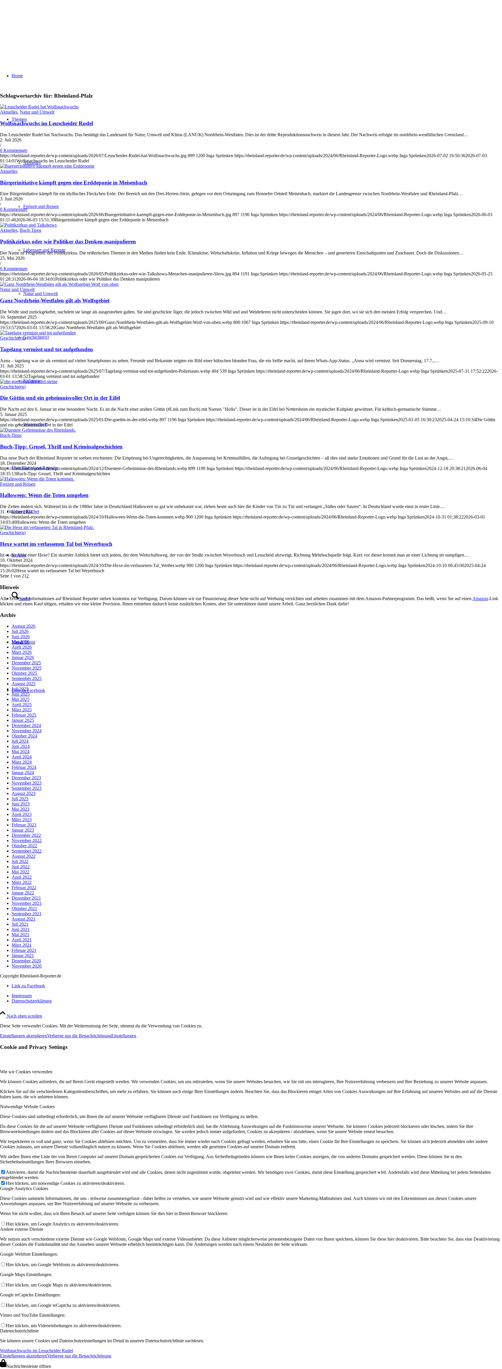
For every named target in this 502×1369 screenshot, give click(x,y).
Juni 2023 (21, 803)
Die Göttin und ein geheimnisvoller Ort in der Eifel (60, 398)
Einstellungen (123, 1035)
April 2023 (22, 814)
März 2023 (22, 819)
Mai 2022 (20, 871)
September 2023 (27, 788)
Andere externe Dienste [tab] (21, 1229)
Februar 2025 (24, 715)
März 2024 (22, 762)
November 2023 (27, 783)
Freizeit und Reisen (17, 484)
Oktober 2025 (24, 673)
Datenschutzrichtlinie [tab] (19, 1330)
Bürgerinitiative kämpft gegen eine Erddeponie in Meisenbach (73, 183)
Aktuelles (8, 112)
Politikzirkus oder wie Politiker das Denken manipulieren (68, 241)
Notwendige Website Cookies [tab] (27, 1106)
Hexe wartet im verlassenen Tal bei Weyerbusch (56, 544)
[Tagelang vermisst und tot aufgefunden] (38, 332)
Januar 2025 (23, 720)
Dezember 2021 (26, 898)
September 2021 (27, 913)
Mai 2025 (20, 699)
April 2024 (22, 756)
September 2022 (27, 850)
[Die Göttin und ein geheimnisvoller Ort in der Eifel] (29, 381)
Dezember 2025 (26, 662)
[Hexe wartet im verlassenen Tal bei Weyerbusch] (47, 527)
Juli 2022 (20, 861)
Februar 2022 (24, 887)
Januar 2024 (23, 772)
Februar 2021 (24, 950)
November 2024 (27, 730)
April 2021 (22, 939)
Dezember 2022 (26, 835)
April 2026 (22, 647)
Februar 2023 (24, 824)
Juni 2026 (21, 636)
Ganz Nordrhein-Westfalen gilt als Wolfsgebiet (55, 300)
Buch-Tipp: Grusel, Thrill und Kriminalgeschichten (61, 447)
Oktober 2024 (24, 735)
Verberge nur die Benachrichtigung (79, 1035)
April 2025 (22, 704)
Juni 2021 (21, 929)
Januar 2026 (23, 657)
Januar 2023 (23, 830)
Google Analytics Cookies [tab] (24, 1188)
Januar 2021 (23, 955)
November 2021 (27, 903)
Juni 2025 (21, 694)
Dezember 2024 (26, 725)
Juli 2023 (20, 798)
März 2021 (22, 945)
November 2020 (27, 965)
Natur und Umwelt (37, 112)
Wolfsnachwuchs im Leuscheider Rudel (46, 123)
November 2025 (27, 667)
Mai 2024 (20, 751)
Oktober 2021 (24, 908)
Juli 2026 (20, 631)
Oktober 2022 (24, 845)
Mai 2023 (20, 809)
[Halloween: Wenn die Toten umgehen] (37, 478)
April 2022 (22, 877)
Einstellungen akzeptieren (23, 1035)
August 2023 (23, 793)
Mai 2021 (20, 934)
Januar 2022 (23, 892)
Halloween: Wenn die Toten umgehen (44, 495)
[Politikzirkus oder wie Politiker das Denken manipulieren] (28, 225)
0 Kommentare (13, 150)
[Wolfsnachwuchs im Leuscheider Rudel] (39, 106)
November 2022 (27, 840)
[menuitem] (257, 995)
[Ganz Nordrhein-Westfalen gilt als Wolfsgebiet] (59, 284)
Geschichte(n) (13, 337)
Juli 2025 (20, 688)
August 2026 (23, 626)
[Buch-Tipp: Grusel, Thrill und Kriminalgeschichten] (38, 430)
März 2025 (22, 709)
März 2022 (22, 882)
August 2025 (23, 683)
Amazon (480, 598)
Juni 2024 (21, 746)
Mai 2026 (20, 641)
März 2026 (22, 652)
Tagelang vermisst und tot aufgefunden (46, 349)
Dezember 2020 (26, 960)
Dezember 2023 (26, 777)
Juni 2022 (21, 866)
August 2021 (23, 918)
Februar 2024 (24, 767)
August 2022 (23, 856)
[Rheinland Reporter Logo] (43, 27)
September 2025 (27, 678)
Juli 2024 (20, 741)
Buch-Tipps (30, 230)
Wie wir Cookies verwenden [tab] (26, 1071)
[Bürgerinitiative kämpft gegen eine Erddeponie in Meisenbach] (47, 166)
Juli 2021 (20, 924)
